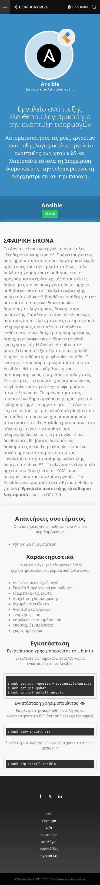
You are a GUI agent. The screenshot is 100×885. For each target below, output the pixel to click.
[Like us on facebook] (41, 797)
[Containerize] (30, 7)
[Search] (94, 7)
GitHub (50, 213)
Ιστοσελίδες (49, 849)
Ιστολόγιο (49, 842)
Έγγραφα (49, 821)
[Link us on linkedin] (60, 797)
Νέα (49, 828)
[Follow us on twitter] (50, 797)
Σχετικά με (48, 856)
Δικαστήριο (48, 835)
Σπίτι (49, 814)
